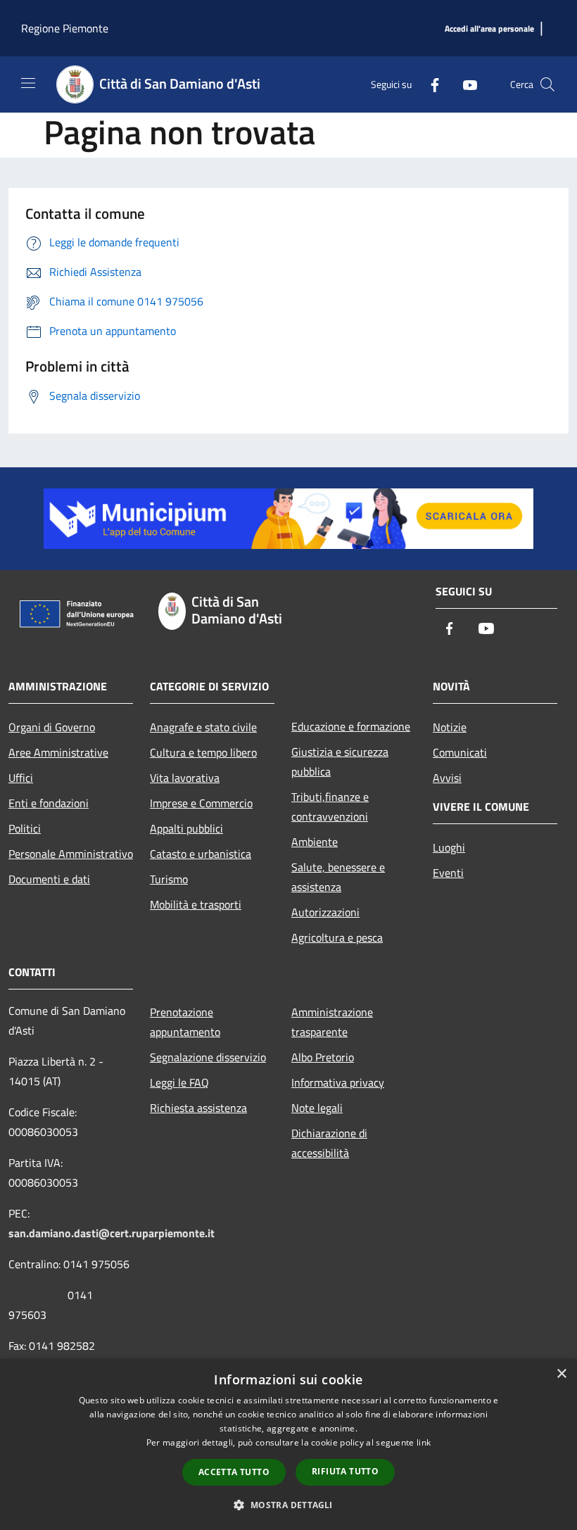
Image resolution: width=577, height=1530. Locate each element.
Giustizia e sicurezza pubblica (339, 761)
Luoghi (449, 847)
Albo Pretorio (322, 1057)
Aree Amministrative (58, 752)
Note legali (317, 1107)
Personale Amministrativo (70, 853)
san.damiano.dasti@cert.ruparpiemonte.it (111, 1233)
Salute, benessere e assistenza (338, 877)
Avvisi (447, 777)
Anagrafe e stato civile (203, 727)
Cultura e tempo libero (203, 752)
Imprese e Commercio (201, 803)
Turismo (169, 879)
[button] (288, 1504)
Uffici (20, 777)
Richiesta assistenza (198, 1107)
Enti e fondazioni (48, 803)
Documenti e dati (49, 879)
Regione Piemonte (64, 28)
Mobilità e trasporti (195, 904)
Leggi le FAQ (179, 1082)
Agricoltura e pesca (337, 937)
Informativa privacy (337, 1082)
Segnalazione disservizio (208, 1057)
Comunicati (460, 752)
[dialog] (288, 1444)
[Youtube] (464, 84)
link (424, 1442)
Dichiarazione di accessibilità (329, 1143)
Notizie (450, 727)
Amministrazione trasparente (332, 1022)
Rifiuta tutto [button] (345, 1471)
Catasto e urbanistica (200, 853)
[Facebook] (429, 84)
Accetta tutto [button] (234, 1472)
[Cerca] (547, 84)
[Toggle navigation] (28, 83)
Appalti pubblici (186, 828)
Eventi (448, 872)
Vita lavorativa (185, 777)
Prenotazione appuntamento (185, 1022)
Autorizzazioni (325, 912)
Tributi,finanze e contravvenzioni (330, 806)
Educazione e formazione (350, 726)
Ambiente (314, 841)
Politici (24, 828)
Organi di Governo (51, 727)
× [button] (561, 1374)
